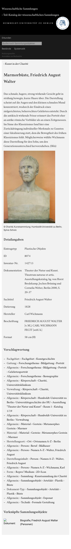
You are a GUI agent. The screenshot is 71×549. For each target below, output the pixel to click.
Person (25, 445)
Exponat (48, 498)
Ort (29, 441)
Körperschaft (28, 380)
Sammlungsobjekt (31, 480)
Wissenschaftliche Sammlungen (20, 8)
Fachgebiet (28, 358)
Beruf (34, 445)
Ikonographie (50, 376)
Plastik (59, 480)
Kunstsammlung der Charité (51, 476)
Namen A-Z (37, 450)
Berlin (57, 441)
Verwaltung (22, 419)
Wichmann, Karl (55, 467)
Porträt (60, 363)
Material (26, 424)
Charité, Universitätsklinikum (27, 382)
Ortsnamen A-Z (42, 441)
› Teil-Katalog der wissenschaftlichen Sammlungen (30, 14)
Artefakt (48, 480)
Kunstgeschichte (45, 358)
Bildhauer (44, 445)
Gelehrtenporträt (18, 371)
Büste (10, 485)
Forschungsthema (29, 363)
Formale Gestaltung (43, 502)
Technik (25, 502)
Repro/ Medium (25, 471)
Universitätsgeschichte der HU (33, 402)
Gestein (37, 424)
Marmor (22, 428)
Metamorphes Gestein (54, 432)
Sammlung (27, 476)
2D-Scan (41, 471)
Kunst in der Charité (16, 63)
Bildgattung (47, 363)
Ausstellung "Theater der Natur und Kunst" (36, 404)
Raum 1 (47, 406)
